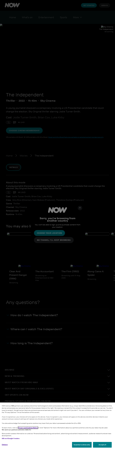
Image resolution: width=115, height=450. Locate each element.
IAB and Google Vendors (10, 438)
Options (5, 444)
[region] (57, 426)
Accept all (102, 445)
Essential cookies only (82, 445)
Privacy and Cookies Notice (28, 428)
